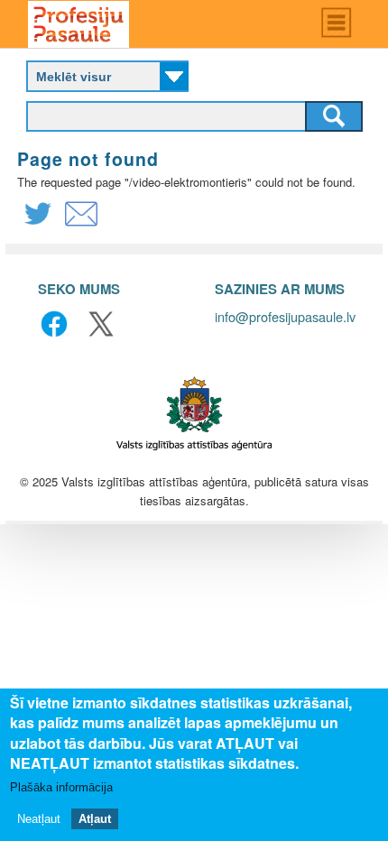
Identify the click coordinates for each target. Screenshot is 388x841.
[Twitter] (38, 225)
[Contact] (81, 225)
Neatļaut (38, 819)
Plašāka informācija (61, 787)
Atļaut (95, 819)
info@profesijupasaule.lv (285, 316)
